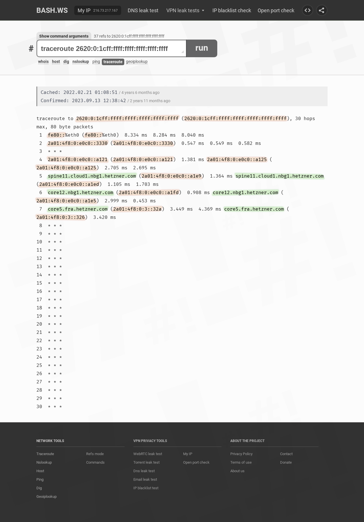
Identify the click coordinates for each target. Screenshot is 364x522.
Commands (95, 462)
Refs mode (95, 454)
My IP (84, 10)
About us (237, 471)
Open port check (276, 10)
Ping (40, 479)
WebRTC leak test (147, 454)
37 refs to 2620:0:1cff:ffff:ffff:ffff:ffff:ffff (129, 36)
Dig (39, 488)
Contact (286, 454)
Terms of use (241, 462)
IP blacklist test (145, 488)
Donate (286, 462)
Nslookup (44, 462)
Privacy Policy (241, 454)
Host (40, 471)
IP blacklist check (231, 10)
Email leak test (145, 479)
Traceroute (45, 454)
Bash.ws (52, 10)
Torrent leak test (146, 462)
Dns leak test (144, 471)
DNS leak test (143, 10)
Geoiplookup (46, 496)
